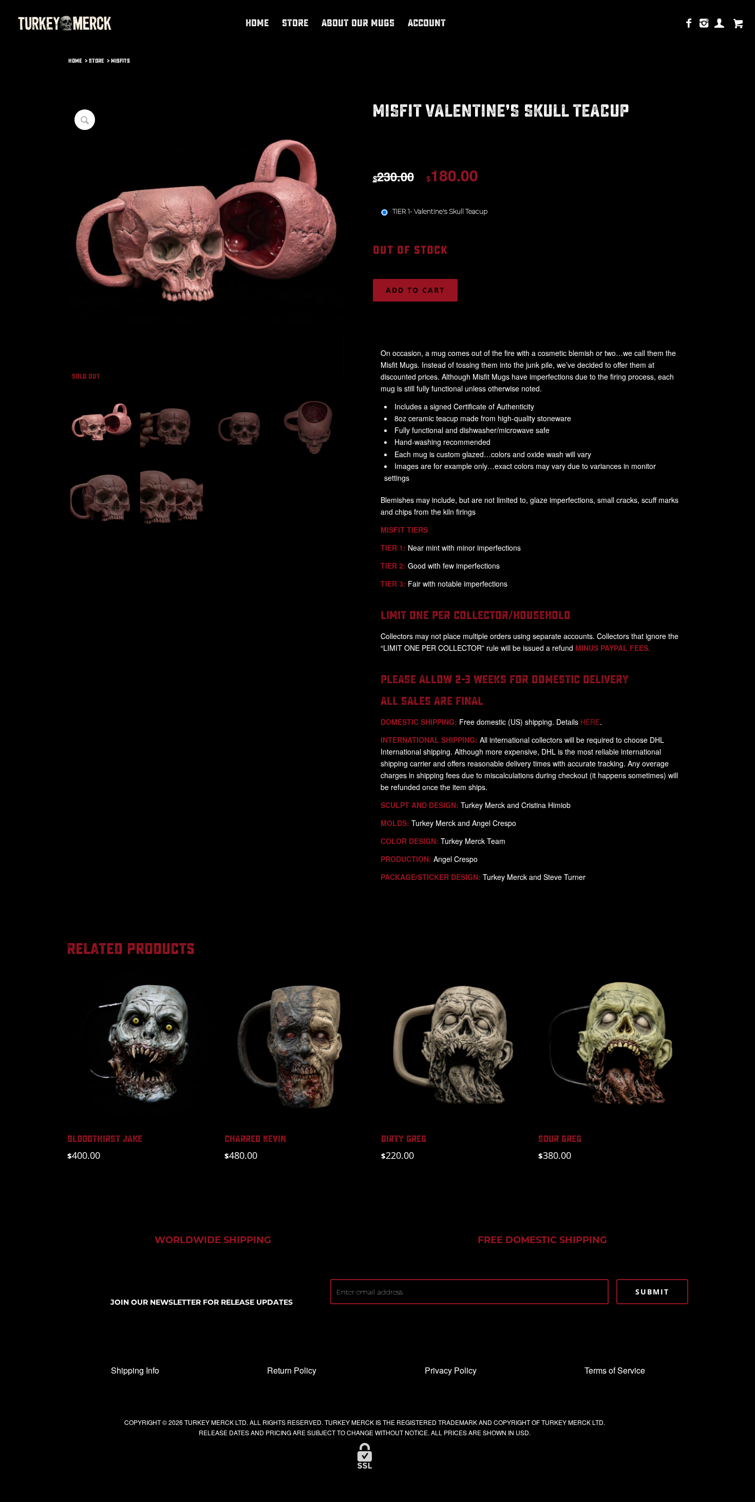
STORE (96, 61)
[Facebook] (688, 22)
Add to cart (415, 290)
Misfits (120, 61)
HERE (590, 722)
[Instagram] (704, 22)
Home (75, 61)
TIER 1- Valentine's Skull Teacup (439, 211)
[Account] (719, 22)
